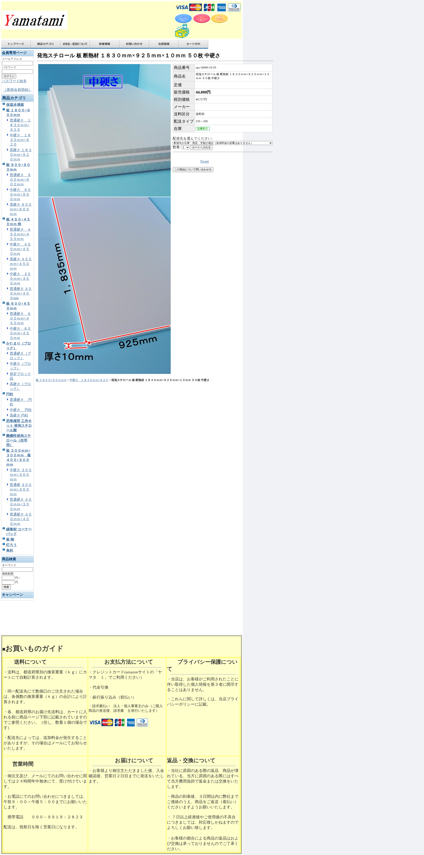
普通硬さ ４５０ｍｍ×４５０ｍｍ (20, 234)
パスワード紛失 (14, 81)
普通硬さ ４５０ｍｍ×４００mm (21, 293)
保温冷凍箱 (15, 105)
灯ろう (11, 545)
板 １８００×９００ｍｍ (51, 380)
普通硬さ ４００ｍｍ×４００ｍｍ (21, 519)
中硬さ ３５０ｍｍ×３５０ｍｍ (20, 278)
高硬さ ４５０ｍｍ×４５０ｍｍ (21, 263)
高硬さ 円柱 (19, 415)
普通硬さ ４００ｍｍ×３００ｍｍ (21, 504)
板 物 (10, 539)
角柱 (9, 550)
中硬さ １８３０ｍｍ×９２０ (20, 139)
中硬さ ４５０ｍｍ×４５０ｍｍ (20, 248)
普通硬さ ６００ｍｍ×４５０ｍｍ (20, 318)
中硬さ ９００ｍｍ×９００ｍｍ (20, 194)
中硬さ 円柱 (21, 410)
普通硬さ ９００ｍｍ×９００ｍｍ (20, 179)
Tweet (204, 161)
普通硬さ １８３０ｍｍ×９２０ (20, 124)
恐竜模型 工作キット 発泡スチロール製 (19, 425)
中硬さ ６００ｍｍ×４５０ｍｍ (20, 333)
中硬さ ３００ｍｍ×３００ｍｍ (21, 474)
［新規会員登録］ (17, 89)
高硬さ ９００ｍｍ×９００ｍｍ (21, 209)
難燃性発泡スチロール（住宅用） (18, 440)
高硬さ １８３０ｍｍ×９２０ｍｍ (21, 154)
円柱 (9, 394)
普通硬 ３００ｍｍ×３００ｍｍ (21, 489)
